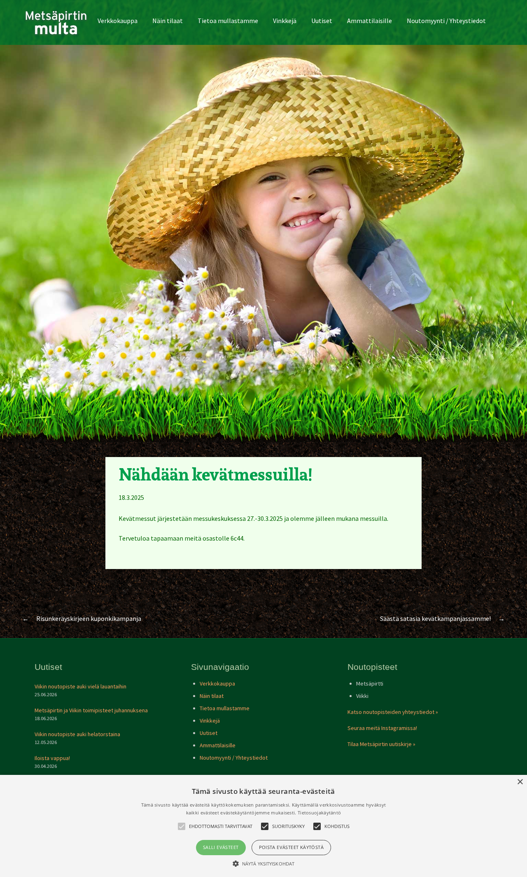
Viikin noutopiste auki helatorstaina (77, 734)
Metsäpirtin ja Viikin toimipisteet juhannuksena (91, 710)
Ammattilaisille (369, 20)
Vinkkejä (284, 20)
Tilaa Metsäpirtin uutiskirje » (381, 744)
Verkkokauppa (118, 20)
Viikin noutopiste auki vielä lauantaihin (80, 686)
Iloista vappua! (52, 758)
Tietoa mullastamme (228, 20)
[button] (263, 863)
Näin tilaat (167, 20)
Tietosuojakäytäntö (319, 812)
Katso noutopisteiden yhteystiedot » (392, 712)
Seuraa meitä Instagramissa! (382, 728)
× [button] (520, 782)
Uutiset (321, 20)
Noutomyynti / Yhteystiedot (446, 20)
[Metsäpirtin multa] (56, 22)
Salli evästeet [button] (221, 847)
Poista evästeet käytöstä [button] (291, 847)
